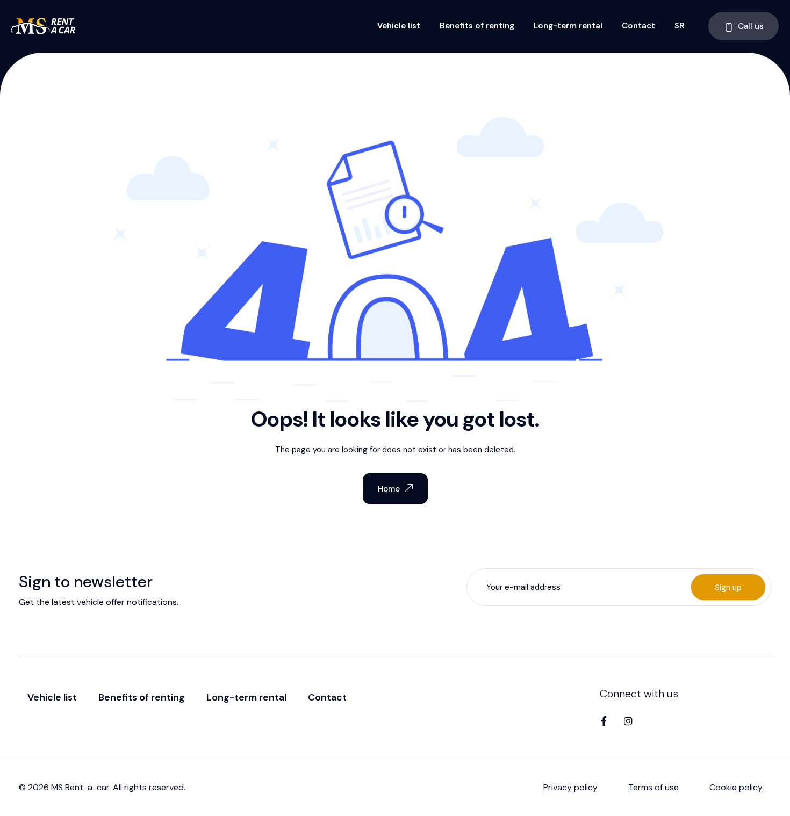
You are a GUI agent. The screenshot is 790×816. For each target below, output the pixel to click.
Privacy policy (570, 787)
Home (389, 488)
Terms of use (653, 787)
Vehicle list (398, 25)
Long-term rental (568, 25)
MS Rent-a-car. (81, 787)
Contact (638, 25)
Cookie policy (736, 787)
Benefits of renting (477, 25)
